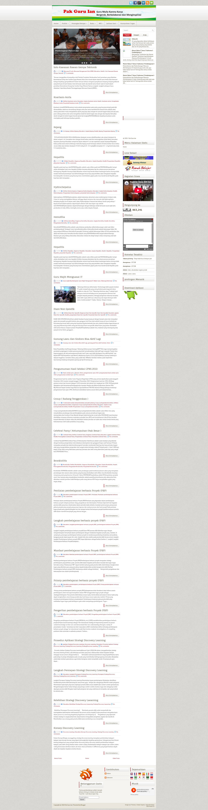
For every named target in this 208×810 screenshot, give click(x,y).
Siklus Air (135, 39)
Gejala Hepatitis (97, 161)
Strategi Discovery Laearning (101, 704)
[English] (132, 775)
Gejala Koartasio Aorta (90, 101)
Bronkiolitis (60, 461)
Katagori (136, 35)
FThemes (133, 805)
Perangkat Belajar (79, 23)
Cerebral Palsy (67, 434)
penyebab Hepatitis (59, 163)
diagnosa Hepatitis (80, 161)
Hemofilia (59, 217)
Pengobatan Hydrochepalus (71, 193)
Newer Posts (58, 758)
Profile (65, 23)
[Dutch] (152, 775)
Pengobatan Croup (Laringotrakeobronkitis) (85, 406)
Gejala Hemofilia (99, 221)
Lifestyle (76, 373)
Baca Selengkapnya (112, 92)
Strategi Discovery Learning (73, 646)
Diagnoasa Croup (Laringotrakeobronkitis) (84, 404)
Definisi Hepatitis (69, 161)
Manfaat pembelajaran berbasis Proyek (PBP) (79, 550)
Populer (127, 35)
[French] (136, 775)
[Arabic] (148, 779)
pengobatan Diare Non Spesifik (78, 315)
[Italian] (148, 775)
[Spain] (144, 775)
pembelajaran (73, 584)
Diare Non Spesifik (64, 309)
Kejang (57, 127)
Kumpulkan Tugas (127, 23)
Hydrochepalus (62, 187)
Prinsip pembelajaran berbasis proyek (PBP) (79, 580)
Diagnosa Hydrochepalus (84, 191)
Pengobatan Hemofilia (60, 223)
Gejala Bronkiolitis (107, 464)
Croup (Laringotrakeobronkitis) (104, 403)
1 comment (59, 616)
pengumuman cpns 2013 (91, 373)
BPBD (92, 71)
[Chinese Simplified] (152, 779)
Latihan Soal (111, 23)
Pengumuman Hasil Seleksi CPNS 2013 (76, 369)
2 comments (67, 586)
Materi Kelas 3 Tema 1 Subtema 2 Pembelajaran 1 (138, 75)
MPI (101, 23)
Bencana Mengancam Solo (82, 71)
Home (56, 23)
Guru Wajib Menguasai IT (68, 277)
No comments (85, 103)
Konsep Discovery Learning (69, 728)
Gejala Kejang (89, 131)
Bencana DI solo (68, 71)
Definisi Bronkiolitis (76, 464)
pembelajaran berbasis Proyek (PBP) (80, 494)
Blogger (83, 805)
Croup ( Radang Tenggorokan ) (71, 399)
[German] (140, 775)
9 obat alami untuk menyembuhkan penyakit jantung (79, 403)
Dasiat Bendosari (150, 805)
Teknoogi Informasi (106, 281)
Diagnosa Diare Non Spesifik (88, 313)
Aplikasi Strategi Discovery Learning (73, 644)
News (108, 343)
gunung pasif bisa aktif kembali (97, 343)
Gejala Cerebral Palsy (113, 434)
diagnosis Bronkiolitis (88, 464)
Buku (93, 23)
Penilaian (94, 494)
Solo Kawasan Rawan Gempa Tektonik (75, 67)
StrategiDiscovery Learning (90, 646)
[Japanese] (140, 779)
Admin (125, 270)
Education (97, 71)
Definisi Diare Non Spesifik (71, 313)
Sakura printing (128, 259)
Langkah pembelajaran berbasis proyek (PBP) (79, 520)
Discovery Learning (90, 644)
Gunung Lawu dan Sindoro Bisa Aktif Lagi (77, 339)
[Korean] (144, 779)
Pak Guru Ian (132, 138)
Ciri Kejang (66, 131)
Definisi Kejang (74, 131)
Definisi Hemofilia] (69, 221)
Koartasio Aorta (62, 97)
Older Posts (116, 758)
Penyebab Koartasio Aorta (70, 103)
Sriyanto (143, 805)
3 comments (69, 73)
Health (103, 71)
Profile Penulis (62, 53)
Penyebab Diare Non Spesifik (96, 315)
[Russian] (132, 779)
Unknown (110, 778)
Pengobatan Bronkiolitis (76, 466)
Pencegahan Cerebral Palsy (66, 436)
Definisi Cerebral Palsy (78, 434)
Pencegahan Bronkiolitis (61, 466)
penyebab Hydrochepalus (88, 193)
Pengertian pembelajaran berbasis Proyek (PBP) (81, 610)
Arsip (144, 35)
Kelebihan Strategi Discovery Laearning (76, 700)
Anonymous (126, 262)
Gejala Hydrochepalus (105, 191)
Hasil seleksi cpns (68, 373)
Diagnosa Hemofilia (81, 221)
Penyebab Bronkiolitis (89, 466)
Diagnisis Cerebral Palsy (93, 434)
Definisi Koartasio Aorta (70, 101)
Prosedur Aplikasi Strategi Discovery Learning (80, 640)
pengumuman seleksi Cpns (65, 375)
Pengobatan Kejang (109, 131)
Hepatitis (59, 157)
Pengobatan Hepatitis (113, 161)
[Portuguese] (136, 779)
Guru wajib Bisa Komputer (70, 281)
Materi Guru (97, 281)
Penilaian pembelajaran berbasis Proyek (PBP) (80, 490)
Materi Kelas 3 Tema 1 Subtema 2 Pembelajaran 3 (138, 64)
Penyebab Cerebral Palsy (99, 436)
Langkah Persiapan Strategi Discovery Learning (80, 670)
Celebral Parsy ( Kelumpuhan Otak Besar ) (77, 431)
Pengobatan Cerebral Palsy (83, 436)
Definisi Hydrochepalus (70, 191)
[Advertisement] (139, 100)
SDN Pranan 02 (150, 806)
